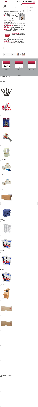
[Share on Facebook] (5, 48)
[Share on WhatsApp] (8, 48)
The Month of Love (30, 11)
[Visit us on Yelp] (23, 48)
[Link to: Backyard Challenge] (13, 54)
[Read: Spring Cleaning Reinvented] (27, 9)
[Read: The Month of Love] (27, 11)
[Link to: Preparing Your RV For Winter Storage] (21, 54)
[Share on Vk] (17, 48)
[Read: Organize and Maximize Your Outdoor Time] (27, 7)
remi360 (20, 75)
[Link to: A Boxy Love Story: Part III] (10, 54)
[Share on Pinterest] (11, 48)
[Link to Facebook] (33, 1)
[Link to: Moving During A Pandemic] (18, 54)
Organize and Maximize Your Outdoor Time (31, 7)
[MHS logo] (6, 1)
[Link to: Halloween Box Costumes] (15, 54)
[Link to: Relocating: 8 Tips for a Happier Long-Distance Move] (7, 54)
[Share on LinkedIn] (14, 48)
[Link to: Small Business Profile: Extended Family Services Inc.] (4, 54)
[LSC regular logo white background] (32, 64)
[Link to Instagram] (34, 1)
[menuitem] (16, 1)
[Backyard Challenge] (0, 203)
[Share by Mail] (20, 48)
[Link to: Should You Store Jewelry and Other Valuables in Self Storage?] (23, 54)
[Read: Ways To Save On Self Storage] (27, 10)
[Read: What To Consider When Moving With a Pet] (27, 6)
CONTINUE (4, 83)
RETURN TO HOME (1, 83)
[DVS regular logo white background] (19, 64)
